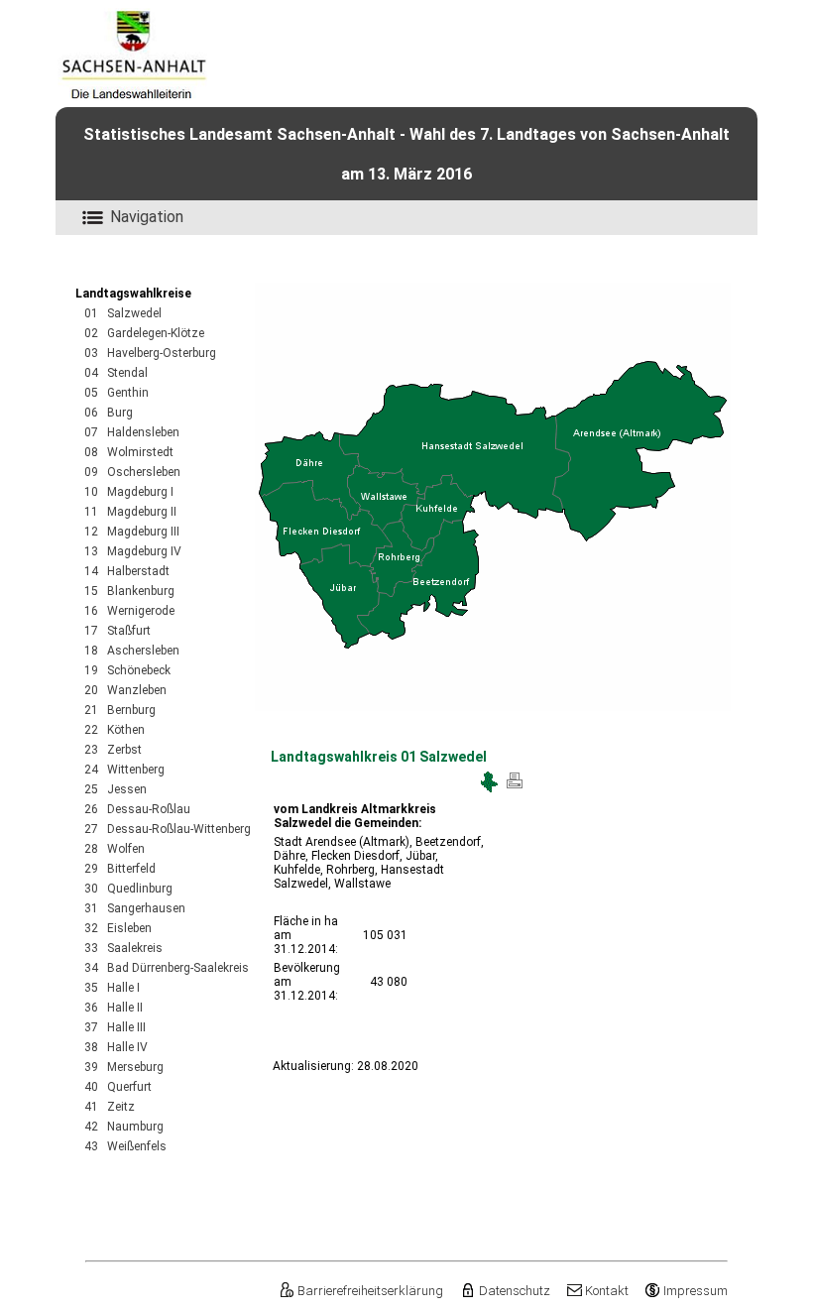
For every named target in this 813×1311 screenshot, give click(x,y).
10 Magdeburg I (129, 492)
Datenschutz (514, 1290)
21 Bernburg (120, 710)
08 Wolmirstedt (129, 452)
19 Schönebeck (127, 670)
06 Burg (108, 412)
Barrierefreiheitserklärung (370, 1290)
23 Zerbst (113, 750)
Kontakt (607, 1290)
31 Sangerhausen (134, 908)
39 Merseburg (124, 1067)
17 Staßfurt (117, 631)
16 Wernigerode (129, 611)
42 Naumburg (124, 1126)
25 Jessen (115, 789)
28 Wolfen (114, 849)
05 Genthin (116, 393)
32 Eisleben (118, 928)
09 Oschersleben (132, 472)
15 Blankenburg (129, 591)
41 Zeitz (109, 1107)
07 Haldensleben (131, 432)
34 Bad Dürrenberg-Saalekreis (166, 968)
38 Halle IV (116, 1047)
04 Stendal (116, 373)
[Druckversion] (514, 787)
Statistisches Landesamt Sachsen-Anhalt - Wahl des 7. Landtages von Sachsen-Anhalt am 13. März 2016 (406, 154)
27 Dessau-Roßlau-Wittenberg (167, 829)
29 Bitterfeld (120, 869)
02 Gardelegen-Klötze (144, 333)
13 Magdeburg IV (132, 551)
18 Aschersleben (131, 650)
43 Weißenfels (125, 1146)
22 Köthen (114, 730)
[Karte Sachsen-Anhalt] (489, 787)
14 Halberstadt (127, 571)
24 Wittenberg (124, 769)
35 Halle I (112, 988)
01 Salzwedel (123, 313)
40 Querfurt (118, 1087)
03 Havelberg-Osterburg (150, 353)
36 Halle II (113, 1007)
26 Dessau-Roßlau (137, 809)
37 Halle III (115, 1027)
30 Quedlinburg (128, 888)
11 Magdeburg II (130, 512)
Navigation (146, 216)
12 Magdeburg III (131, 531)
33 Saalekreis (123, 948)
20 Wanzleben (125, 690)
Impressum (695, 1290)
